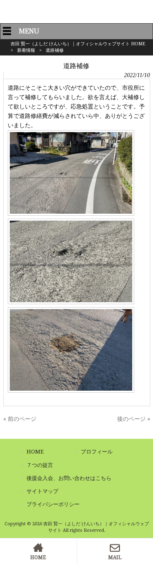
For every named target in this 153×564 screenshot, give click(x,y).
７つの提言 (40, 465)
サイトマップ (42, 491)
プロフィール (97, 452)
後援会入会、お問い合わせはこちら (69, 478)
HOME (35, 452)
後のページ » (133, 419)
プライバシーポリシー (53, 504)
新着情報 (26, 50)
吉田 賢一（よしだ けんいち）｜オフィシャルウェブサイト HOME (78, 43)
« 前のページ (19, 419)
